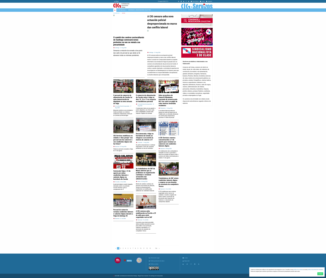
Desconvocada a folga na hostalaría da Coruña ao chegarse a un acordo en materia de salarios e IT (144, 137)
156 (156, 248)
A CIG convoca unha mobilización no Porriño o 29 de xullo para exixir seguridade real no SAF (146, 214)
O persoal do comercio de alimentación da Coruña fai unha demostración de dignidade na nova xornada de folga (122, 99)
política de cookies (298, 269)
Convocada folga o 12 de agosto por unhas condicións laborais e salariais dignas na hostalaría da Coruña (121, 175)
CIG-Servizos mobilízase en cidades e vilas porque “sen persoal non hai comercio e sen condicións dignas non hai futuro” (123, 140)
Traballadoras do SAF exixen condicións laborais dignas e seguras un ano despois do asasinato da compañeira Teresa (168, 182)
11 (143, 248)
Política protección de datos (157, 261)
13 (150, 248)
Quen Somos (195, 1)
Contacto (209, 1)
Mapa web (186, 261)
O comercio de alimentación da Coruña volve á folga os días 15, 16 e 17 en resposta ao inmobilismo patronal (146, 98)
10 (140, 248)
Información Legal (154, 257)
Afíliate (117, 1)
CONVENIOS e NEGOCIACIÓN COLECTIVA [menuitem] (139, 10)
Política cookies (154, 264)
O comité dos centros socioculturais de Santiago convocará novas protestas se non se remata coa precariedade (128, 41)
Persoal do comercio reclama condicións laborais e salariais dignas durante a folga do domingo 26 (123, 213)
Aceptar (320, 273)
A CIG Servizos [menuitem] (121, 10)
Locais (203, 1)
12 (147, 248)
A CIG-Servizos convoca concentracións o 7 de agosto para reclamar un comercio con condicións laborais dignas (167, 142)
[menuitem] (114, 10)
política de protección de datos (315, 269)
